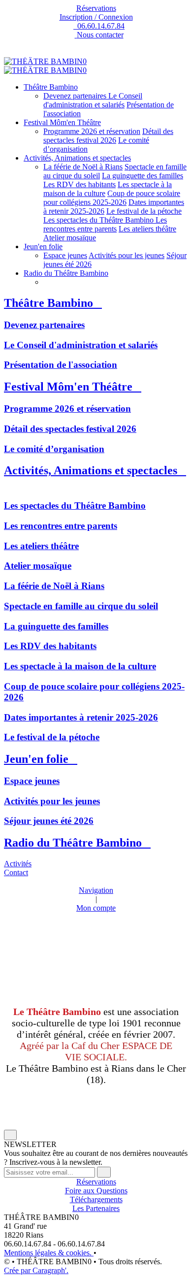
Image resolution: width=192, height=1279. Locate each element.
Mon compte (96, 908)
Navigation (96, 890)
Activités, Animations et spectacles (77, 158)
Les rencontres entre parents (105, 224)
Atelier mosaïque (69, 237)
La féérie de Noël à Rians (83, 167)
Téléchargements (96, 1199)
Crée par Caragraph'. (36, 1270)
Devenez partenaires (75, 96)
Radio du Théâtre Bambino (66, 273)
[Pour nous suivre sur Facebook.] (96, 43)
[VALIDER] (104, 1172)
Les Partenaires (96, 1208)
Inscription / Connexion (96, 17)
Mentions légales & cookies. (49, 1252)
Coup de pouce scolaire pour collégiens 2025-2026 (111, 197)
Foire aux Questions (96, 1190)
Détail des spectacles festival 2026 (108, 135)
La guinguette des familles (142, 175)
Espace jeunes (65, 255)
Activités (18, 863)
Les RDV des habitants (79, 184)
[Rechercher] (7, 881)
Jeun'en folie (43, 246)
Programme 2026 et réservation (91, 131)
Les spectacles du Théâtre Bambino (99, 220)
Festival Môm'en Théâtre (62, 122)
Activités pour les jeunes (126, 255)
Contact (16, 872)
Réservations (96, 8)
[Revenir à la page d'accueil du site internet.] (45, 61)
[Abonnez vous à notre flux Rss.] (96, 52)
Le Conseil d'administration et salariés (92, 100)
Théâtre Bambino (51, 87)
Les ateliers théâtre (147, 229)
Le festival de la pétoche (144, 211)
